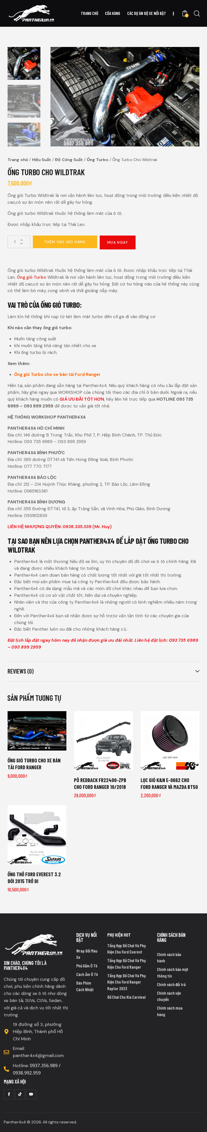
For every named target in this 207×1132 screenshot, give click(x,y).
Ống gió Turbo (31, 277)
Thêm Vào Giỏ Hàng (65, 242)
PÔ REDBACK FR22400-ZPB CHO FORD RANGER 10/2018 (100, 783)
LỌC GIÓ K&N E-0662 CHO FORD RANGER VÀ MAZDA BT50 (169, 783)
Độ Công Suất (69, 159)
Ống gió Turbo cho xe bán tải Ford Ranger (57, 374)
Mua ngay (117, 242)
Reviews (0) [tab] (21, 671)
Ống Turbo (97, 159)
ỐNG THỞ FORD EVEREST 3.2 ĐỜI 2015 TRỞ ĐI (34, 877)
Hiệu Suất (41, 159)
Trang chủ (18, 159)
